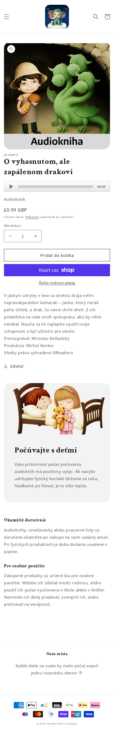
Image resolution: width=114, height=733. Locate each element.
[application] (57, 186)
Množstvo (12, 225)
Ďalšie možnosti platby (57, 282)
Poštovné (32, 217)
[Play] (11, 186)
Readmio (52, 723)
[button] (6, 17)
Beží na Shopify (68, 723)
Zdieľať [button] (16, 366)
